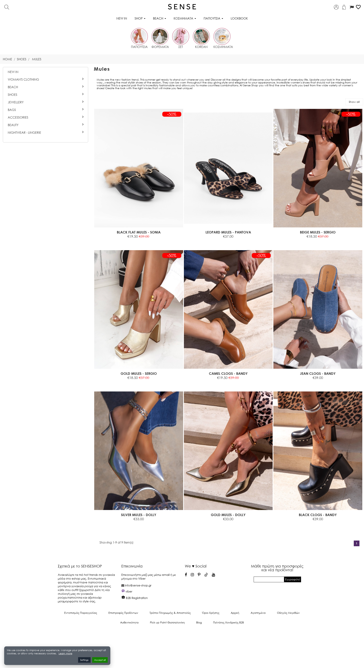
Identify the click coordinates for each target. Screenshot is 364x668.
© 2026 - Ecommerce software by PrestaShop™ (182, 635)
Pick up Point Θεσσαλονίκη (167, 622)
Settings (84, 660)
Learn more (65, 653)
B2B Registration (136, 598)
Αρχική (235, 613)
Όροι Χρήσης (210, 613)
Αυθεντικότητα (129, 622)
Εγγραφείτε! (292, 579)
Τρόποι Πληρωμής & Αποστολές (170, 613)
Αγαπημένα (258, 613)
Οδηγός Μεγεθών (288, 613)
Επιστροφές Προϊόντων (123, 613)
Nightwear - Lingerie (24, 132)
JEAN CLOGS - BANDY (318, 373)
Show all (354, 102)
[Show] (129, 240)
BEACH (13, 87)
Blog (199, 622)
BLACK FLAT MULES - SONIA (139, 232)
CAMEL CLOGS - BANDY (228, 373)
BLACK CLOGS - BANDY (318, 515)
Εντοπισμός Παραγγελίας (80, 613)
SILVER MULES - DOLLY (138, 515)
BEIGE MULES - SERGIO (318, 232)
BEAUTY (13, 125)
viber (129, 591)
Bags (12, 110)
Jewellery (16, 102)
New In (13, 72)
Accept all (100, 660)
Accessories (18, 117)
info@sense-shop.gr (138, 585)
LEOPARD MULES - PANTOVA (228, 232)
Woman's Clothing (23, 79)
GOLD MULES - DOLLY (228, 515)
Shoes (12, 95)
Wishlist (151, 241)
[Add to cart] (300, 240)
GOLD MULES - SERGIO (139, 373)
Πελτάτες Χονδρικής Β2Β (228, 622)
